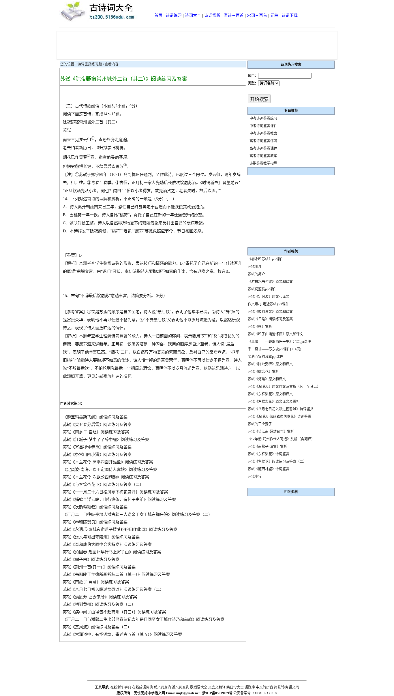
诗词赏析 (212, 15)
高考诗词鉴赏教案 (263, 156)
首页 (158, 15)
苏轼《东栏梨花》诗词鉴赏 (268, 454)
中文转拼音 (264, 687)
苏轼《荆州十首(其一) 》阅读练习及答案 (99, 567)
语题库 (250, 687)
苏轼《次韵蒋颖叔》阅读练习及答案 (95, 507)
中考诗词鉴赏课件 (263, 126)
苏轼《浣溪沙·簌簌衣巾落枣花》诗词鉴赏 (279, 417)
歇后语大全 (198, 687)
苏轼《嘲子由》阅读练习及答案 (91, 559)
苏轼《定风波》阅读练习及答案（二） (97, 627)
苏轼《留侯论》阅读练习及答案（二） (277, 462)
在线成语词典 (142, 687)
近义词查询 (180, 687)
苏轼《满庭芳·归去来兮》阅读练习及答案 (100, 597)
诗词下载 (290, 15)
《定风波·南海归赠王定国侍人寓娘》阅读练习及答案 (110, 469)
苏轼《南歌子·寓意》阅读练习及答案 (96, 582)
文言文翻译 (217, 687)
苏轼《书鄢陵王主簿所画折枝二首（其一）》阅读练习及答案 (116, 574)
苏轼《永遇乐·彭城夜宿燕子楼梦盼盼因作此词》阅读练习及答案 (120, 529)
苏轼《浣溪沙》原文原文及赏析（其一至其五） (284, 387)
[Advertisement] (197, 46)
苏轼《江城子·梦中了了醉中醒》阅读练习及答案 (106, 439)
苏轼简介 (255, 267)
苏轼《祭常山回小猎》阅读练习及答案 (97, 454)
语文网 (294, 687)
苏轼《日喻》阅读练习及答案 (270, 319)
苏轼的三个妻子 (260, 424)
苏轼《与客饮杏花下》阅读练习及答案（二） (103, 484)
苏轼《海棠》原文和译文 (267, 379)
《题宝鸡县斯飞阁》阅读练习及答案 (95, 417)
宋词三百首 (257, 15)
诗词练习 (174, 15)
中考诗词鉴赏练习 (263, 118)
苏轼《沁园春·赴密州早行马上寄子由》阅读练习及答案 (112, 552)
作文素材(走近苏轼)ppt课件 (268, 304)
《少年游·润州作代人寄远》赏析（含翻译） (281, 439)
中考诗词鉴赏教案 (263, 133)
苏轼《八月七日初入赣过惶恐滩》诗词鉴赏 (281, 409)
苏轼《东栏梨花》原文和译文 (270, 394)
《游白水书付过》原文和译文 (270, 282)
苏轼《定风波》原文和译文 (268, 297)
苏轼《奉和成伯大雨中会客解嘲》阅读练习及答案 (107, 544)
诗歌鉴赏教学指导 (263, 163)
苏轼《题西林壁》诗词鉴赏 (268, 469)
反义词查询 (162, 687)
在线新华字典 (120, 687)
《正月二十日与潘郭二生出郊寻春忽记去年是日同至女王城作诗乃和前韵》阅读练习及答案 (143, 619)
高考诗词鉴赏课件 (263, 148)
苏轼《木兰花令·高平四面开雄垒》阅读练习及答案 (108, 462)
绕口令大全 (235, 687)
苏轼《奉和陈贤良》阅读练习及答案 (95, 522)
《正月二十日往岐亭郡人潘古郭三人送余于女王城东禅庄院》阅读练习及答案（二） (137, 514)
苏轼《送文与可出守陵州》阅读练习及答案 (101, 537)
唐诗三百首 (234, 15)
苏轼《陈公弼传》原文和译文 (270, 364)
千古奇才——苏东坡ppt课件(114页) (274, 349)
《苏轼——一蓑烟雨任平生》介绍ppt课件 (279, 342)
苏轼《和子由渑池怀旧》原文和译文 (275, 334)
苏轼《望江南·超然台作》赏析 (271, 432)
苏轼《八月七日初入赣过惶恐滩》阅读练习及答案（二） (113, 589)
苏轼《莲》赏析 (260, 327)
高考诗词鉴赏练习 (263, 141)
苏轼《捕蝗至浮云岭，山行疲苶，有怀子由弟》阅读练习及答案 (119, 499)
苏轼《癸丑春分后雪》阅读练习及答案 (97, 424)
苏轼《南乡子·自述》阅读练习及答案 (96, 432)
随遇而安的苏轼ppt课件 (265, 357)
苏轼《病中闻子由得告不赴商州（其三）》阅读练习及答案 (114, 612)
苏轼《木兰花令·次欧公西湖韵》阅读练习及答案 (106, 477)
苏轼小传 (255, 477)
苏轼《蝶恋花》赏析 (263, 372)
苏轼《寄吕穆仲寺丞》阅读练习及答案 (97, 447)
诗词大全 (193, 15)
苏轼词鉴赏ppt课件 (262, 289)
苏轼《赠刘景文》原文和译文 (270, 312)
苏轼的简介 (256, 274)
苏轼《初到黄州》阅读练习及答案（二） (99, 604)
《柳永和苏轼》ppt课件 (265, 259)
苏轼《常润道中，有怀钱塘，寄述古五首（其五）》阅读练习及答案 (122, 634)
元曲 (274, 15)
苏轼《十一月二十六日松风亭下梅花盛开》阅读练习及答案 (115, 492)
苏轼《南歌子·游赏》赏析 (267, 447)
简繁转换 (281, 687)
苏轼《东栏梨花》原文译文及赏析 (274, 402)
